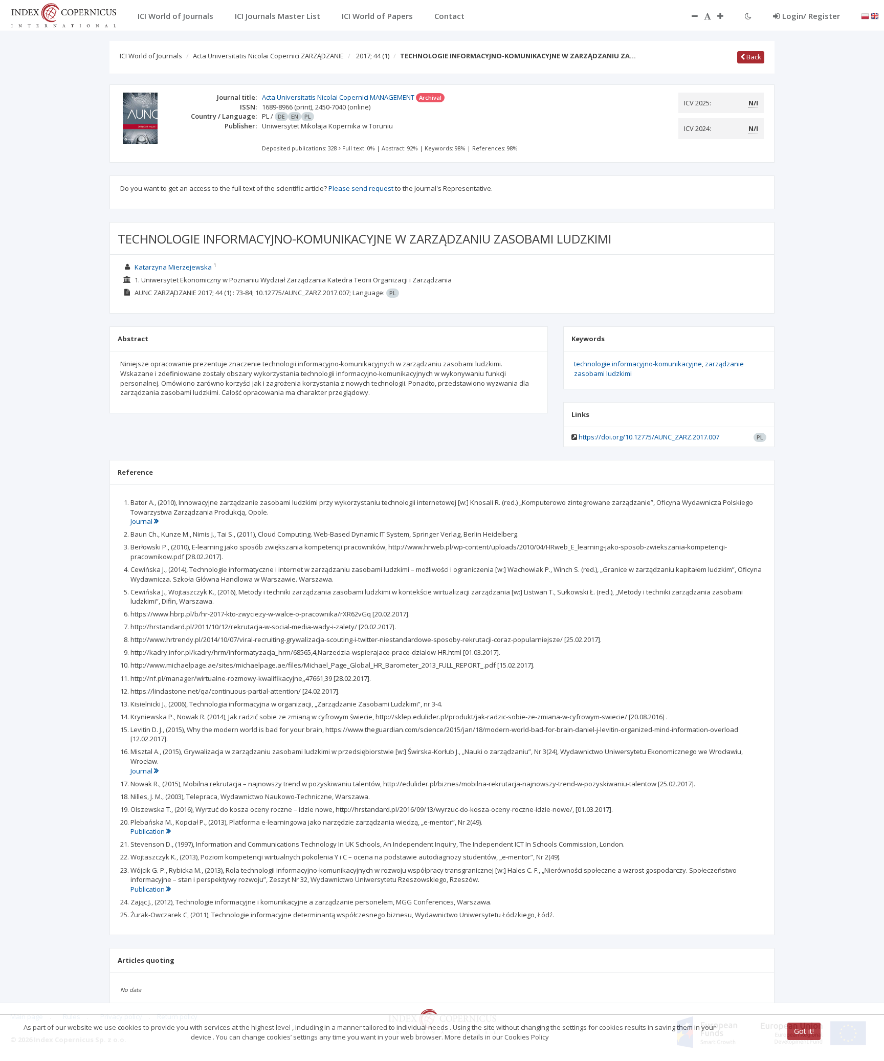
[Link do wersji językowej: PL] (865, 15)
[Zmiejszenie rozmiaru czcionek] (689, 16)
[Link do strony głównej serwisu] (63, 14)
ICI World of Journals (151, 55)
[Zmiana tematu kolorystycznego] (748, 16)
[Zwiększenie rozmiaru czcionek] (725, 16)
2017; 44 (372, 55)
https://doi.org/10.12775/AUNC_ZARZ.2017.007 (649, 436)
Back (753, 56)
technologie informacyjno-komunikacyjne (638, 363)
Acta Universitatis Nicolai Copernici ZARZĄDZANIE (268, 55)
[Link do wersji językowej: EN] (875, 15)
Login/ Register (811, 16)
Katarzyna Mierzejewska (173, 267)
